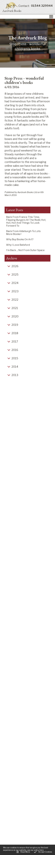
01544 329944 (35, 5)
